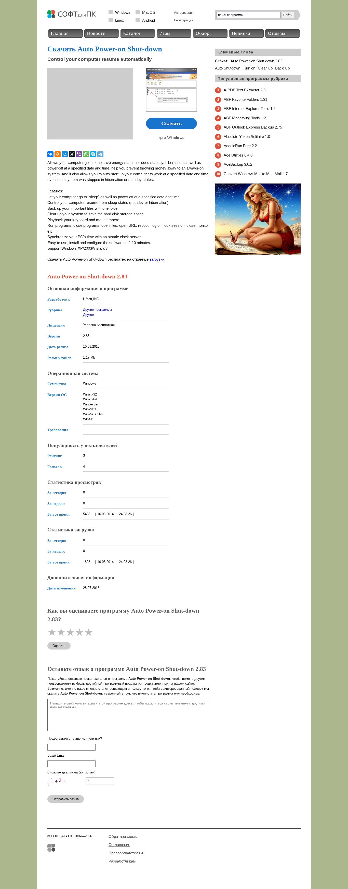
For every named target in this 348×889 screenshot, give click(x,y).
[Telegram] (100, 154)
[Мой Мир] (65, 154)
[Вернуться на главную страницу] (72, 17)
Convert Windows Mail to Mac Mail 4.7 (256, 174)
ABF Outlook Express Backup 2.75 (253, 127)
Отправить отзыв (65, 799)
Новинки (241, 33)
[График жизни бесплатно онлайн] (258, 254)
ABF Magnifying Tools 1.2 (245, 118)
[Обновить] (66, 789)
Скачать (171, 123)
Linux (119, 20)
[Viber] (79, 154)
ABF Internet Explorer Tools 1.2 (249, 108)
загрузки (157, 259)
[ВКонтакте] (50, 154)
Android (148, 20)
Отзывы (276, 33)
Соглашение (119, 844)
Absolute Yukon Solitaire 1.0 (247, 136)
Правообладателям (126, 853)
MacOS (148, 12)
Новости (96, 33)
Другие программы (97, 310)
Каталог (132, 33)
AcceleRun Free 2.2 (240, 146)
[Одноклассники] (58, 154)
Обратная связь (123, 836)
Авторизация (184, 13)
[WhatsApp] (86, 154)
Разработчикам (122, 861)
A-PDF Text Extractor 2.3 (244, 90)
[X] (72, 154)
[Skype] (93, 154)
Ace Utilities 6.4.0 (238, 155)
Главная (60, 33)
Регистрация (183, 20)
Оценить (58, 646)
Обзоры (204, 33)
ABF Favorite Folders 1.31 (245, 99)
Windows (122, 12)
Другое (88, 315)
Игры (164, 33)
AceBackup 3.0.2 (238, 164)
